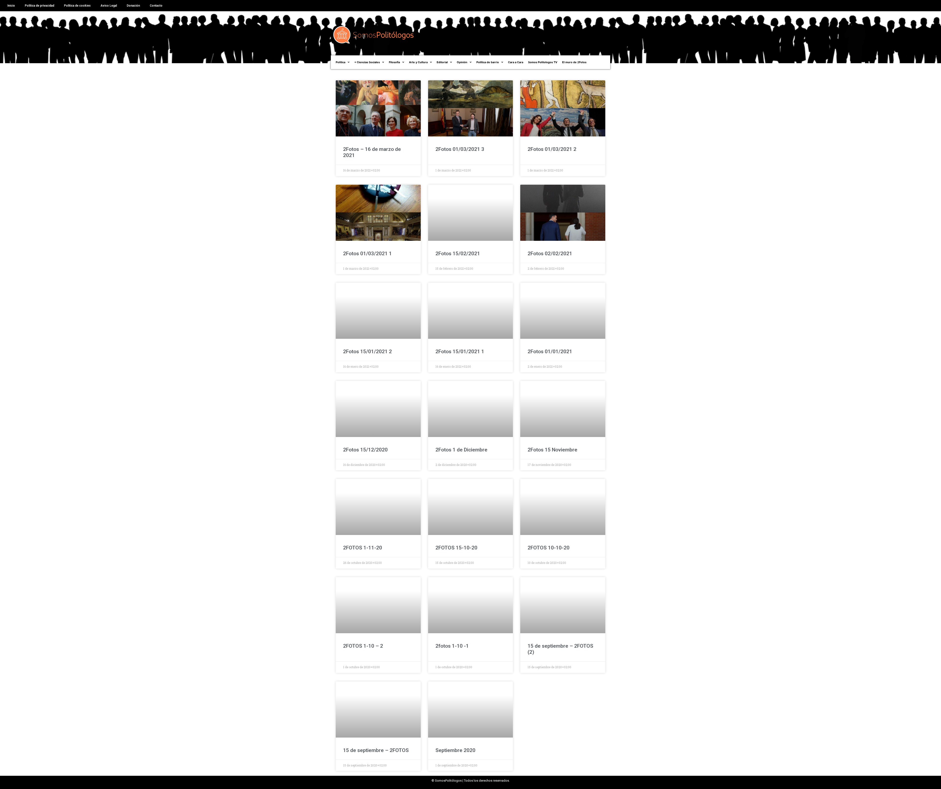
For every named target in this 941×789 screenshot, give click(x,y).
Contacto (156, 5)
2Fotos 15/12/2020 (365, 450)
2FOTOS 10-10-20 (549, 548)
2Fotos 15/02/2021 (457, 253)
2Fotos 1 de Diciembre (461, 450)
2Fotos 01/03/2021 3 (459, 149)
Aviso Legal (108, 5)
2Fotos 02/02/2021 (550, 253)
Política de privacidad (39, 5)
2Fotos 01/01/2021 (550, 351)
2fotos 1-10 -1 (452, 646)
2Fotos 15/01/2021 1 (459, 351)
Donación (133, 5)
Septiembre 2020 (455, 750)
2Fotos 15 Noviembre (552, 450)
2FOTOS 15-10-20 (456, 548)
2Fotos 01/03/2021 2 (552, 149)
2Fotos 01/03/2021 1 (367, 253)
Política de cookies (77, 5)
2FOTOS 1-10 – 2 (363, 646)
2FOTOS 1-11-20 (362, 548)
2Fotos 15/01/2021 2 (367, 351)
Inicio (11, 5)
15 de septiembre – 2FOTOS (376, 750)
